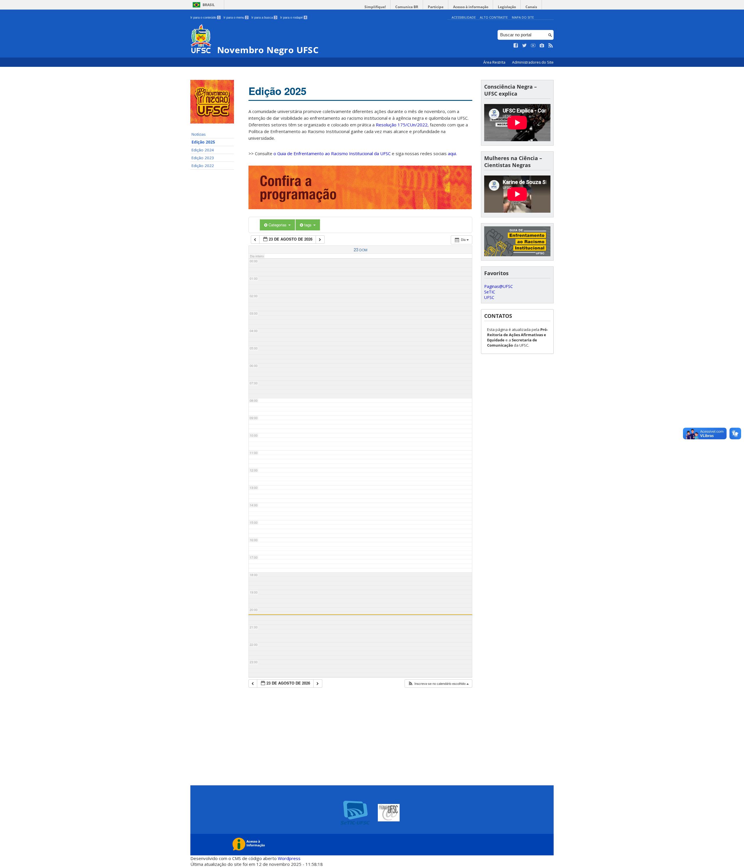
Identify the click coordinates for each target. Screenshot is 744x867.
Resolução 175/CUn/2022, (402, 125)
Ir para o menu (235, 17)
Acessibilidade (464, 17)
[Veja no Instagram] (542, 45)
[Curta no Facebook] (516, 45)
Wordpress (289, 858)
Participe (435, 6)
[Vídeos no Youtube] (533, 45)
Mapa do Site (523, 17)
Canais (531, 6)
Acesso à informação (470, 6)
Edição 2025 (203, 142)
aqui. (452, 153)
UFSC (489, 297)
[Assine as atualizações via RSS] (550, 45)
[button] (438, 683)
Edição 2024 (203, 150)
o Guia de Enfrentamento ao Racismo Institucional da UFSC (332, 153)
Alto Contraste (494, 17)
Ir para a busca (263, 17)
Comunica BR (406, 6)
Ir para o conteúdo (205, 17)
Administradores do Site (533, 62)
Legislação (507, 6)
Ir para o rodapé (293, 17)
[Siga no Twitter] (524, 45)
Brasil (209, 4)
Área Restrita (494, 62)
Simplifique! (375, 6)
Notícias (199, 134)
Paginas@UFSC (498, 286)
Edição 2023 (203, 157)
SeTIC (489, 292)
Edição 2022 (203, 165)
